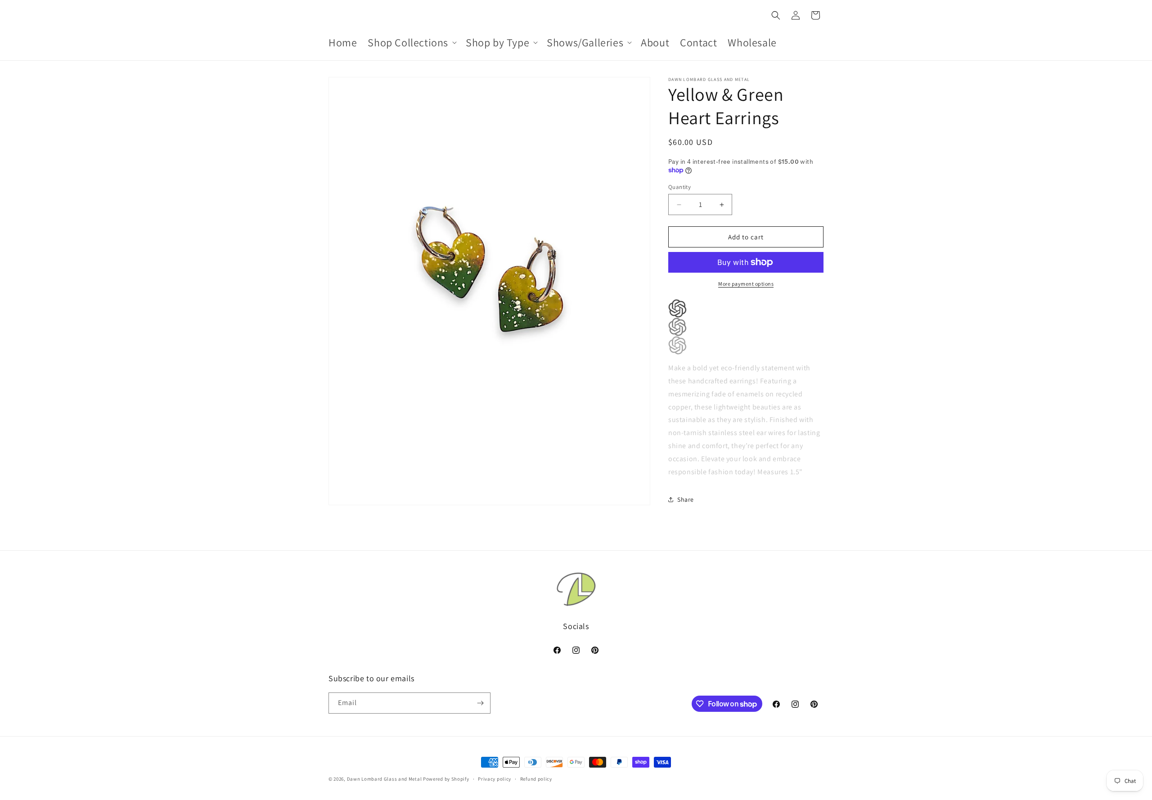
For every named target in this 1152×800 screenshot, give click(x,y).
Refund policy (536, 779)
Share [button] (685, 499)
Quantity (679, 187)
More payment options (746, 283)
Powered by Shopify (446, 779)
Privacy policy (494, 779)
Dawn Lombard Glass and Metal (384, 779)
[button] (411, 42)
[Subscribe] (480, 703)
